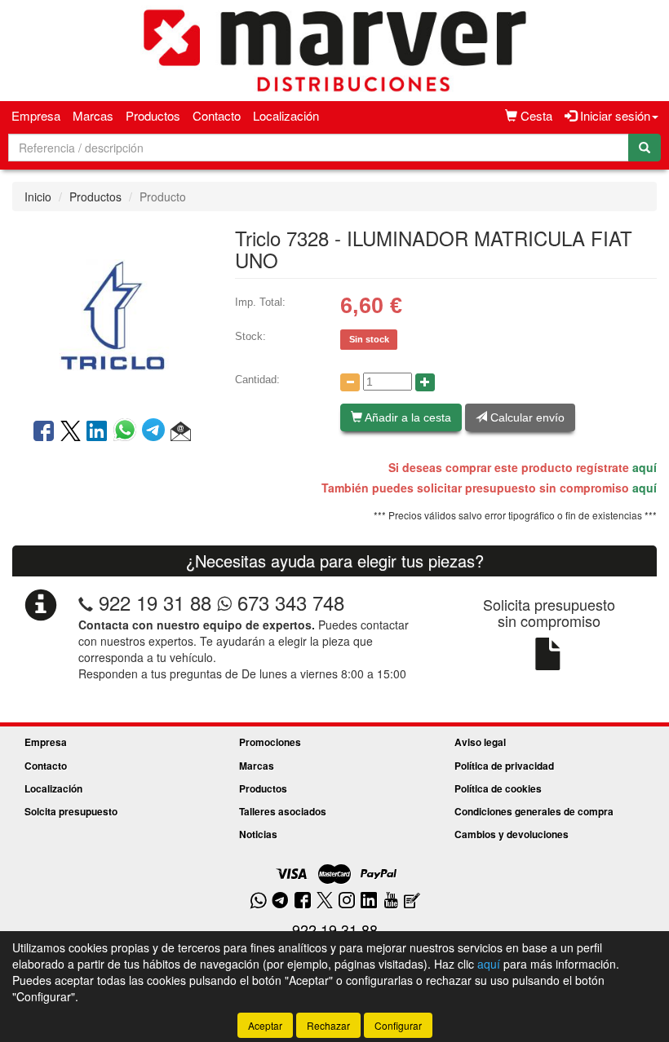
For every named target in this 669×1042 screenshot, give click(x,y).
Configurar (398, 1025)
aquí (644, 467)
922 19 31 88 (155, 602)
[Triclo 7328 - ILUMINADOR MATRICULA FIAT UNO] (111, 313)
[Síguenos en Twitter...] (325, 901)
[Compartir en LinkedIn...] (97, 432)
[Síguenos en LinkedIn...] (369, 901)
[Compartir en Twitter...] (70, 432)
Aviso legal (480, 742)
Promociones (270, 742)
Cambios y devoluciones (511, 834)
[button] (181, 432)
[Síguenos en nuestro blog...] (412, 901)
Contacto (217, 115)
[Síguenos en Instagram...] (347, 901)
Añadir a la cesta (406, 417)
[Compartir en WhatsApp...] (127, 432)
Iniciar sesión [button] (613, 115)
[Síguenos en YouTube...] (391, 901)
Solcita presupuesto (70, 811)
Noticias (258, 834)
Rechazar (328, 1025)
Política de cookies (498, 788)
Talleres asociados (282, 811)
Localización (286, 115)
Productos (153, 115)
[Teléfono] (85, 602)
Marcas (93, 115)
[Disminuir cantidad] (350, 382)
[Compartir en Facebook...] (44, 432)
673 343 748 (288, 602)
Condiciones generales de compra (534, 811)
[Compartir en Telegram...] (156, 432)
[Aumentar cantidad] (425, 382)
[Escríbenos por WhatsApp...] (258, 901)
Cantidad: (257, 379)
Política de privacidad (504, 765)
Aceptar (265, 1025)
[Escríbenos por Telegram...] (280, 901)
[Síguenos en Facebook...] (303, 901)
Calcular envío (526, 417)
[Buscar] (644, 147)
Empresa (35, 115)
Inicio (37, 196)
